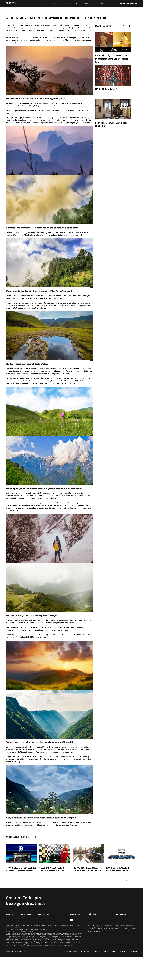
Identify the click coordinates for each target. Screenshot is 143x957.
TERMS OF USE (72, 952)
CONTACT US (133, 952)
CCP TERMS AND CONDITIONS (105, 952)
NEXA (38, 825)
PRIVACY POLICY (86, 952)
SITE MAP (122, 952)
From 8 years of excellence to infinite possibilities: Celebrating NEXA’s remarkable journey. (21, 869)
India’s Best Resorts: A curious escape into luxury (88, 869)
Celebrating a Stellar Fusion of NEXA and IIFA (52, 869)
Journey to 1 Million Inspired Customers (117, 869)
